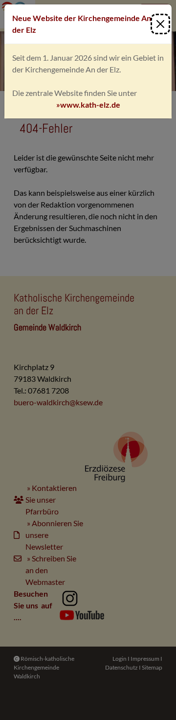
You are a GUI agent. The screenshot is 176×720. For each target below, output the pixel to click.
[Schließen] (160, 24)
